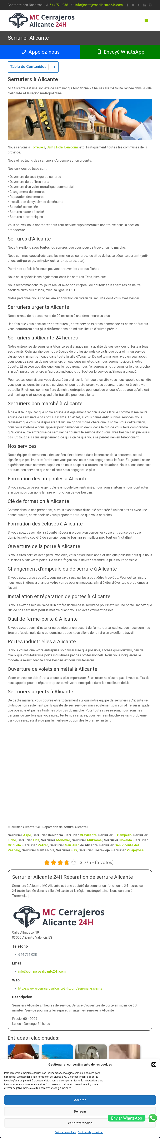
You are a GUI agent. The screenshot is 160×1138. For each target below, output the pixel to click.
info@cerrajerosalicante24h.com (99, 5)
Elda (36, 840)
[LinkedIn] (144, 5)
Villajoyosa (135, 850)
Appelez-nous (43, 52)
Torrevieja (38, 147)
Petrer (43, 845)
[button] (154, 1064)
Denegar (80, 1111)
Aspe (27, 835)
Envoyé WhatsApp (123, 52)
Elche (12, 840)
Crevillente (88, 835)
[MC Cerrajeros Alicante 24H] (41, 20)
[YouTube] (139, 5)
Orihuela (14, 845)
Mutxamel (94, 840)
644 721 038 (59, 5)
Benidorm (71, 147)
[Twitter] (133, 5)
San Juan (72, 845)
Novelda (125, 840)
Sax (74, 850)
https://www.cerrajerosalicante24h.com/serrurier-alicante (60, 988)
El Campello (123, 835)
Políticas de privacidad (90, 1132)
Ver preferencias (80, 1123)
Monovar (63, 840)
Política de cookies (65, 1132)
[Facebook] (127, 5)
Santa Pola (55, 147)
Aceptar (80, 1100)
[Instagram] (150, 5)
